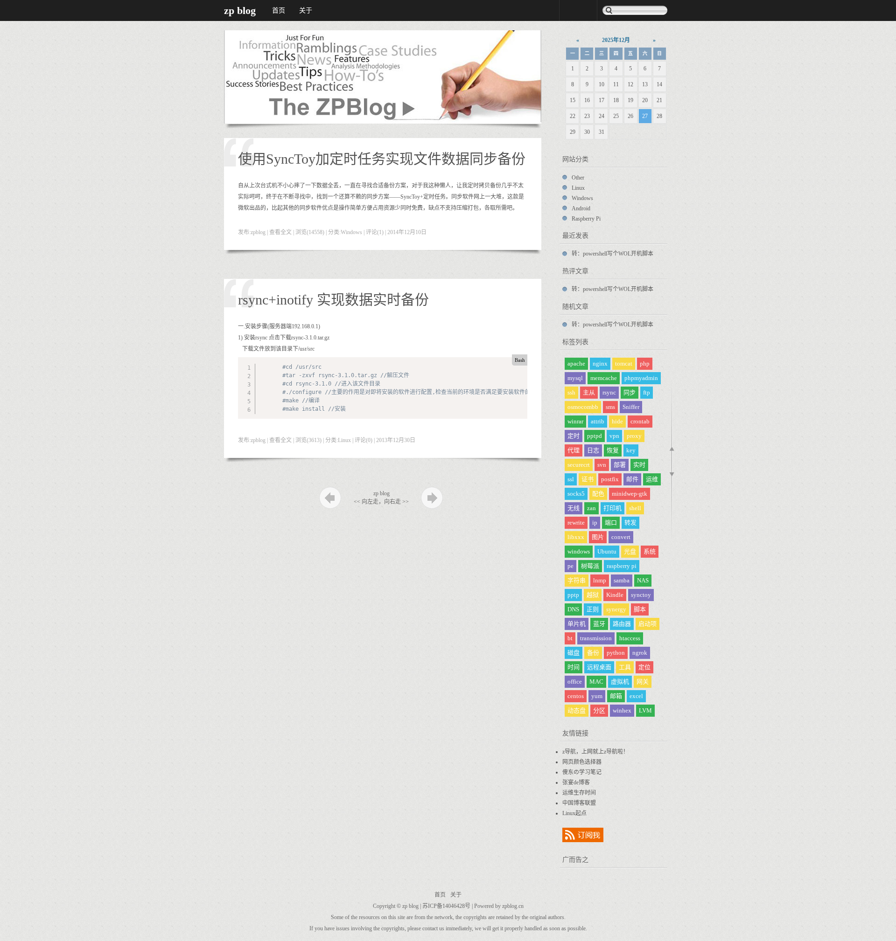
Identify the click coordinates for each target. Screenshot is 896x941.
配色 (598, 493)
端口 (611, 522)
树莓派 (590, 565)
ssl (570, 479)
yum (596, 695)
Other (578, 177)
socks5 (576, 493)
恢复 (613, 450)
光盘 (630, 551)
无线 (573, 508)
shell (635, 508)
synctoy (641, 594)
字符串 (576, 580)
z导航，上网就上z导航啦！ (595, 751)
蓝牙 (599, 623)
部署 (620, 464)
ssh (571, 392)
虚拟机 (620, 681)
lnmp (599, 580)
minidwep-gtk (629, 493)
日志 (593, 450)
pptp (573, 594)
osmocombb (582, 406)
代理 (573, 450)
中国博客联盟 (579, 803)
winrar (575, 421)
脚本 (640, 609)
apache (576, 363)
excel (636, 695)
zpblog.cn (513, 906)
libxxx (575, 536)
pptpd (594, 435)
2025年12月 (616, 40)
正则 (593, 609)
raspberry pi (622, 565)
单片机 (576, 623)
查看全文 (280, 232)
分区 (599, 710)
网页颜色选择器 (582, 762)
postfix (610, 479)
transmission (596, 638)
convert (620, 536)
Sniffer (631, 406)
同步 (629, 392)
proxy (634, 435)
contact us (433, 928)
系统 (650, 551)
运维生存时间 (579, 792)
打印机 (612, 508)
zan (591, 508)
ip (594, 522)
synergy (616, 609)
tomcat (623, 363)
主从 (589, 392)
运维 (652, 479)
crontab (640, 421)
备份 (593, 652)
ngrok (639, 652)
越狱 (593, 594)
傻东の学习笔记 (582, 772)
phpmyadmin (641, 377)
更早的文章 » (432, 498)
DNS (573, 609)
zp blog (240, 10)
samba (622, 580)
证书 (587, 479)
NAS (643, 580)
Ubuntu (606, 551)
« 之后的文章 (330, 498)
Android (581, 208)
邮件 (632, 479)
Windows (351, 232)
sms (610, 406)
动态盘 (576, 710)
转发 (630, 522)
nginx (600, 363)
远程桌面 (599, 667)
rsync (609, 392)
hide (617, 421)
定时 (573, 435)
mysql (575, 377)
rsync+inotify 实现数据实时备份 (333, 299)
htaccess (629, 638)
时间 (573, 667)
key (631, 450)
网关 (643, 681)
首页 (278, 10)
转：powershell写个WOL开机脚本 (612, 253)
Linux (344, 440)
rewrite (576, 522)
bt (570, 638)
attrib (597, 421)
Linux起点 (574, 813)
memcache (603, 377)
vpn (614, 435)
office (574, 681)
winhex (622, 710)
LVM (645, 710)
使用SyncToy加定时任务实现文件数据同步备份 (381, 158)
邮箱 (616, 695)
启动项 (647, 623)
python (616, 652)
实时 (639, 464)
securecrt (578, 464)
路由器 (622, 623)
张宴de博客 (576, 782)
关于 (305, 10)
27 (645, 116)
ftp (646, 392)
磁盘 (573, 652)
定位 (644, 667)
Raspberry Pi (586, 218)
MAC (596, 681)
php (645, 363)
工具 (625, 667)
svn (601, 464)
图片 (598, 536)
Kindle (614, 594)
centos (575, 695)
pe (570, 565)
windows (578, 551)
